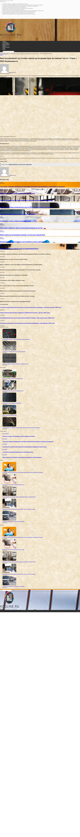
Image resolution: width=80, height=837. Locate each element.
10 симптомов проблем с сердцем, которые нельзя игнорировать (16, 339)
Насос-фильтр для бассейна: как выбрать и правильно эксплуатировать (17, 8)
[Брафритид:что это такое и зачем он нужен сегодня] (9, 483)
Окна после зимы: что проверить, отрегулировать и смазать (15, 3)
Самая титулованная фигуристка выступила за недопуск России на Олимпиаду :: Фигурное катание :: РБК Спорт (30, 307)
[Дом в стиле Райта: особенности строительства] (9, 377)
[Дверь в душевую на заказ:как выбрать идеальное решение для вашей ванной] (9, 495)
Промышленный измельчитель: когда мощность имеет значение (22, 242)
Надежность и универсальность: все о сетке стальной (13, 351)
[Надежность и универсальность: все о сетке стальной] (9, 350)
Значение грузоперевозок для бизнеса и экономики (17, 214)
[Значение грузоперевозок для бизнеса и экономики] (9, 520)
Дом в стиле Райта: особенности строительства (12, 378)
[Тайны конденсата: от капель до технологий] (9, 401)
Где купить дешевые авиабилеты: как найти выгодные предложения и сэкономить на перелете (22, 4)
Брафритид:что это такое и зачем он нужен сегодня (13, 9)
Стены (3, 48)
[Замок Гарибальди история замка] (9, 413)
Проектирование (6, 47)
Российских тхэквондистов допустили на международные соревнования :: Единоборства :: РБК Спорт (27, 323)
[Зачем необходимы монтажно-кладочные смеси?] (9, 389)
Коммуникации (5, 44)
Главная (4, 41)
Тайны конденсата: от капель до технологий (11, 403)
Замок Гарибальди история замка (9, 415)
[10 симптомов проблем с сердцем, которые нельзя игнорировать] (9, 337)
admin (10, 72)
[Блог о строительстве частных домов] (10, 37)
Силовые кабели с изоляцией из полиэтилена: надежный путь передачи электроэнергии (21, 427)
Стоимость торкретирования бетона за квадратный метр (14, 7)
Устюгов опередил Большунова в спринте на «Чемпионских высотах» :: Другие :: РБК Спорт (25, 312)
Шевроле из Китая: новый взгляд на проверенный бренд (19, 248)
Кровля (4, 45)
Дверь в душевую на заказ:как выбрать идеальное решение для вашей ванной (19, 11)
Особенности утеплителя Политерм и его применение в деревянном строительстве (20, 6)
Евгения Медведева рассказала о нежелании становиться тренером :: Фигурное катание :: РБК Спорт (27, 318)
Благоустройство (6, 43)
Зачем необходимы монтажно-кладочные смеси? (13, 390)
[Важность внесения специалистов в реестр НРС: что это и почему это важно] (9, 507)
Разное (3, 49)
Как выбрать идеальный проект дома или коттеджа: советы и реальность (18, 12)
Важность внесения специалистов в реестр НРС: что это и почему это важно (18, 13)
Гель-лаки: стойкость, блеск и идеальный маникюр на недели (21, 228)
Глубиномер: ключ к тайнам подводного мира (15, 221)
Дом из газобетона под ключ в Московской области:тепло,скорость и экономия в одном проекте (23, 10)
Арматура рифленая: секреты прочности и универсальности (15, 363)
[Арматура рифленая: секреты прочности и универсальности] (9, 362)
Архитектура (5, 42)
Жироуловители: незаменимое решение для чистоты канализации (22, 235)
